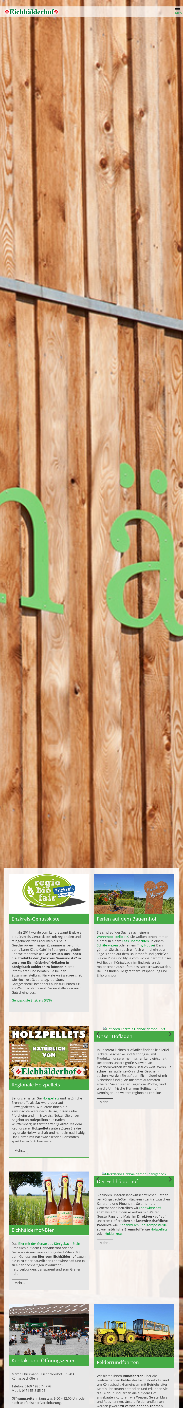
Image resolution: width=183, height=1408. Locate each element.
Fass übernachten (135, 941)
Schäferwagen (107, 945)
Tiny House (145, 945)
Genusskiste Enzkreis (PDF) (32, 1000)
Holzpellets (51, 1098)
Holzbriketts (114, 1233)
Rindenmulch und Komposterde (143, 1224)
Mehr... (19, 1150)
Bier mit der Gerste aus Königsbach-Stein (49, 1243)
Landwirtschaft (150, 1207)
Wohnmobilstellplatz (112, 936)
